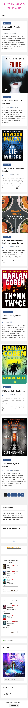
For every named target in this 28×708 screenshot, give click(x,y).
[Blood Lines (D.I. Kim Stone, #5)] (4, 583)
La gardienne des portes (10, 623)
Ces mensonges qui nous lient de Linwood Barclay (12, 241)
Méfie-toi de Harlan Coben (13, 391)
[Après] (4, 619)
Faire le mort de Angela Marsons (12, 102)
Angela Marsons (10, 583)
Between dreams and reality (14, 6)
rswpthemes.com (14, 705)
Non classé (7, 23)
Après (8, 616)
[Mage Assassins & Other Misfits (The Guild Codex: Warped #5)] (4, 574)
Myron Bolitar (7, 312)
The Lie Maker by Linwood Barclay (13, 169)
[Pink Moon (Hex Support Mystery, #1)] (4, 568)
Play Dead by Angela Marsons (11, 28)
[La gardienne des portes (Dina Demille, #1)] (4, 625)
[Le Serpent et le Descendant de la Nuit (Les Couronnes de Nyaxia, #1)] (4, 609)
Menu (4, 15)
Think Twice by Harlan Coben (11, 317)
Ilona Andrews (6, 627)
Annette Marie (6, 577)
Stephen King (10, 617)
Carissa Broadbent (7, 613)
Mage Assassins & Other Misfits (11, 573)
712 (19, 495)
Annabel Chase (10, 568)
